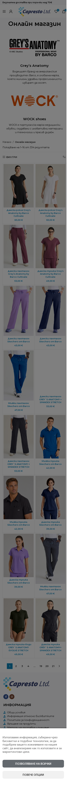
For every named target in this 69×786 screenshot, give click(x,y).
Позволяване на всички (33, 764)
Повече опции (33, 775)
